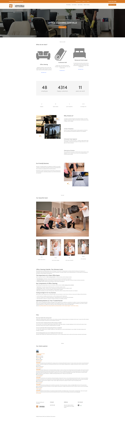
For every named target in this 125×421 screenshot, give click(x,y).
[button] (69, 406)
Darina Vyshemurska (39, 367)
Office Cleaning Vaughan (66, 305)
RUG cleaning (68, 4)
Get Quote (62, 27)
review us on (38, 358)
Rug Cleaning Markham (43, 305)
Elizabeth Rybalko (39, 360)
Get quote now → (44, 72)
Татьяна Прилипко (39, 375)
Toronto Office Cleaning (74, 305)
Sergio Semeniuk (38, 388)
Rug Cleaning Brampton (58, 305)
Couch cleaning (74, 4)
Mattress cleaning (86, 4)
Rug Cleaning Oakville (50, 305)
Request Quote (112, 4)
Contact (88, 1)
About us (83, 1)
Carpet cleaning (80, 4)
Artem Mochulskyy (39, 382)
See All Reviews (38, 393)
